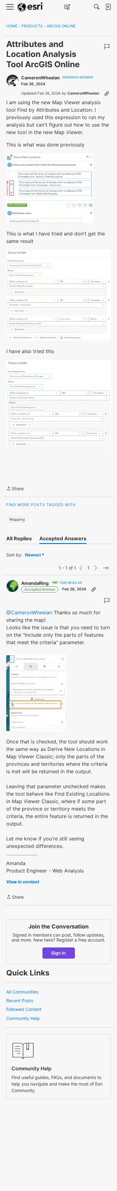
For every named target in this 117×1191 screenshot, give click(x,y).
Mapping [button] (17, 519)
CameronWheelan (40, 77)
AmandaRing (35, 583)
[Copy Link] (106, 93)
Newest (33, 555)
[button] (49, 188)
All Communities (22, 991)
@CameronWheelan (29, 612)
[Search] (96, 7)
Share (15, 489)
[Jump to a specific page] (106, 568)
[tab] (19, 538)
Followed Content (23, 1009)
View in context (22, 881)
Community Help (23, 1018)
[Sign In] (108, 7)
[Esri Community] (30, 7)
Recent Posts (19, 1000)
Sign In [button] (58, 953)
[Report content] (107, 46)
